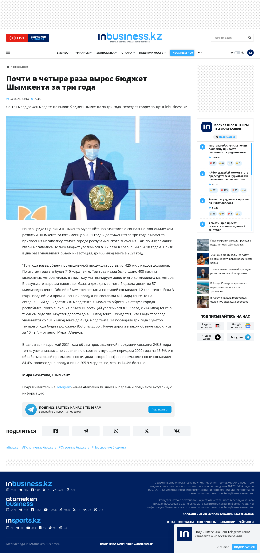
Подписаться (244, 547)
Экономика (106, 52)
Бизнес (62, 52)
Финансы (82, 52)
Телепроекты (207, 522)
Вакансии (227, 522)
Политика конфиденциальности (126, 543)
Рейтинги (246, 522)
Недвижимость (151, 52)
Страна (126, 52)
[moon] (242, 52)
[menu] (8, 52)
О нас (171, 522)
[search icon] (250, 38)
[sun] (232, 52)
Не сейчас (222, 547)
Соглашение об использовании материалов (218, 514)
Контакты (186, 522)
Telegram (63, 387)
